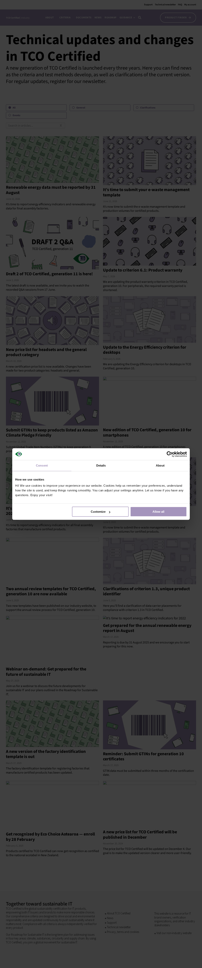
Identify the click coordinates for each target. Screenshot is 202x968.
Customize (98, 511)
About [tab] (160, 465)
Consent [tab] (42, 465)
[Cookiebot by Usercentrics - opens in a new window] (169, 454)
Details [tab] (101, 465)
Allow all (158, 511)
